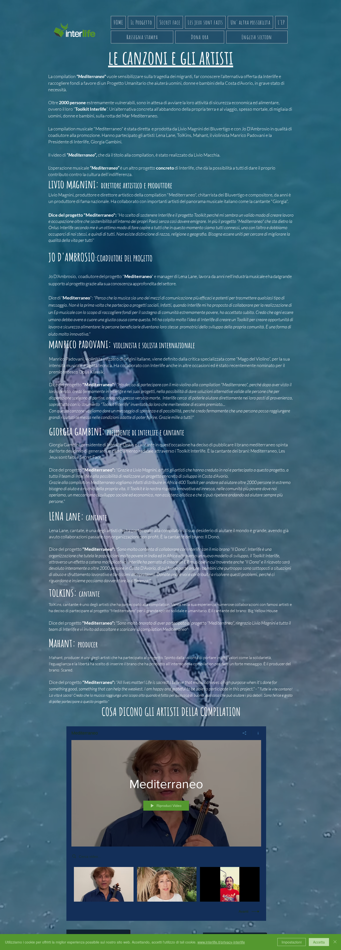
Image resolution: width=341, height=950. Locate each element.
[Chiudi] (335, 942)
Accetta (319, 942)
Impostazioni (292, 942)
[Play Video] (103, 884)
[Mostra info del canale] (256, 733)
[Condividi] (244, 733)
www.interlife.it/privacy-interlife (221, 942)
